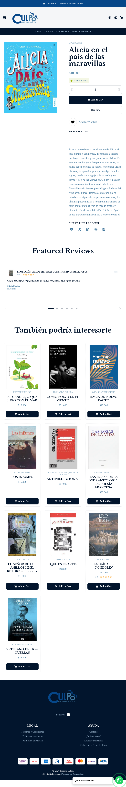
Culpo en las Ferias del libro (93, 745)
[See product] (11, 273)
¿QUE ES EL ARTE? (63, 564)
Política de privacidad (32, 740)
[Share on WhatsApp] (88, 229)
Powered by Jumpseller (72, 774)
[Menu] (4, 18)
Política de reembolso (32, 736)
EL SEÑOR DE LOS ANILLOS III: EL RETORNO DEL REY (22, 567)
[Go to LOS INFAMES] (22, 447)
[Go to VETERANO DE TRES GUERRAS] (22, 619)
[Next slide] (119, 309)
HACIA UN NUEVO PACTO (103, 398)
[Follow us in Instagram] (68, 714)
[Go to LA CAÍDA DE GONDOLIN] (103, 534)
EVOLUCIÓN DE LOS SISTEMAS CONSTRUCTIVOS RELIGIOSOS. (52, 271)
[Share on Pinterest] (96, 229)
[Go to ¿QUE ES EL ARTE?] (63, 534)
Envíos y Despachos (93, 740)
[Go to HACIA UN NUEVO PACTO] (103, 367)
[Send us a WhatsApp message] (119, 780)
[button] (50, 309)
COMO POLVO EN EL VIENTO (63, 398)
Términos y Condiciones (32, 732)
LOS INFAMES (22, 477)
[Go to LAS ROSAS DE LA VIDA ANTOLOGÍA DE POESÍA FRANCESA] (103, 447)
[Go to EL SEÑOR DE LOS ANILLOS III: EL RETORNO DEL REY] (22, 534)
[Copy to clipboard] (104, 229)
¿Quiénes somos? (93, 736)
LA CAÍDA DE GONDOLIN (104, 565)
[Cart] (121, 18)
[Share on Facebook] (71, 229)
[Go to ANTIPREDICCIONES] (63, 447)
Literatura (49, 31)
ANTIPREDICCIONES (63, 479)
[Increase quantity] (119, 90)
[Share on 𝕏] (80, 229)
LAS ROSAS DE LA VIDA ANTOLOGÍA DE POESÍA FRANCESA (104, 482)
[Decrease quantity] (72, 90)
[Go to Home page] (25, 17)
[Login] (115, 18)
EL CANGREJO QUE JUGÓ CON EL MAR (22, 398)
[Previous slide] (6, 309)
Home (38, 31)
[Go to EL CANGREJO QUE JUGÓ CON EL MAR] (22, 367)
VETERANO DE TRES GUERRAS (22, 651)
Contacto (93, 732)
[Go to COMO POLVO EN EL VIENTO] (63, 367)
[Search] (110, 18)
